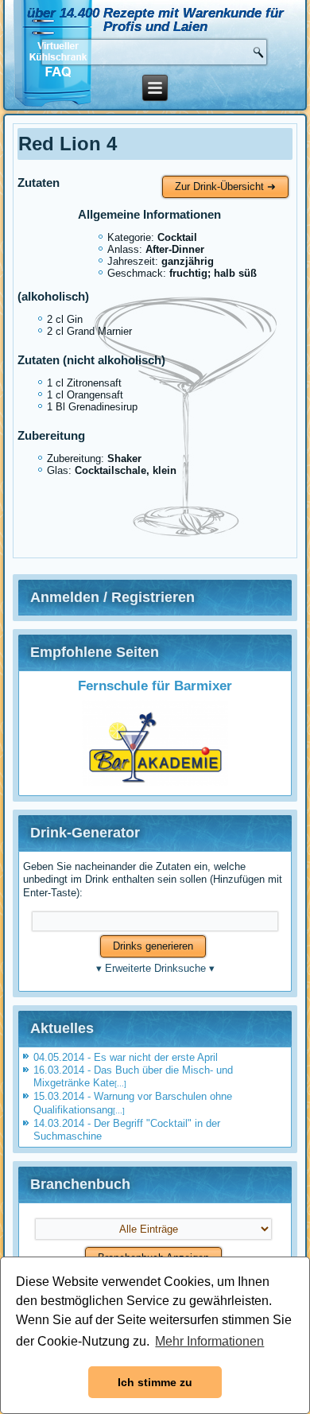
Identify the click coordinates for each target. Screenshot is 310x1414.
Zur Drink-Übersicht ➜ (225, 186)
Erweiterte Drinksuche (155, 968)
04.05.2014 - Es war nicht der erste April (125, 1057)
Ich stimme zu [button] (155, 1382)
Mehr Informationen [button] (209, 1341)
